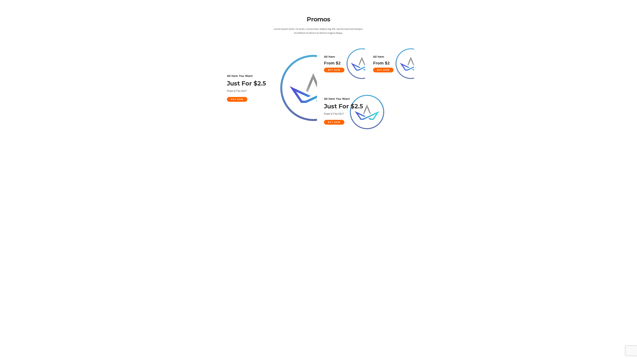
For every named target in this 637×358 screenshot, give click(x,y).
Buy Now (237, 99)
